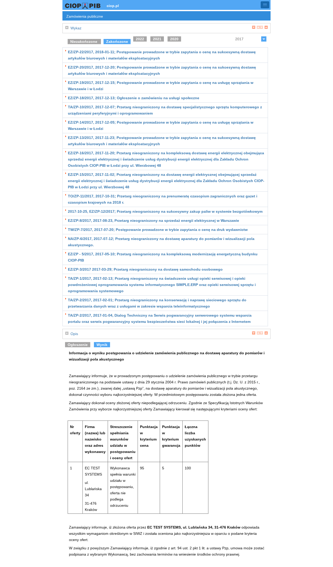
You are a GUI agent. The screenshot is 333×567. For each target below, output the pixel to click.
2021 (157, 39)
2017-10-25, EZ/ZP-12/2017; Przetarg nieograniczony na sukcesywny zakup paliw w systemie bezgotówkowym (165, 211)
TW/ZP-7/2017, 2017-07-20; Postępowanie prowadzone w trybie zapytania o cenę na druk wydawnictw (158, 230)
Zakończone (117, 41)
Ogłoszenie (78, 345)
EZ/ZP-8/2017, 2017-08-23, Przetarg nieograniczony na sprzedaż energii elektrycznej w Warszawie (153, 220)
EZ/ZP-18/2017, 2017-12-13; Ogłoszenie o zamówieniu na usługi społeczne (133, 98)
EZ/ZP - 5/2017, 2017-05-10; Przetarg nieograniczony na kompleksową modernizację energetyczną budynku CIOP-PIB (163, 257)
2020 (174, 39)
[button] (265, 4)
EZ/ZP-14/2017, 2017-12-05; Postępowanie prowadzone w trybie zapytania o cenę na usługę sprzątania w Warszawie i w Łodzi (160, 125)
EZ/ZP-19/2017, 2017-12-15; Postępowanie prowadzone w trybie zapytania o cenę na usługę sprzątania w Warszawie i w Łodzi (160, 86)
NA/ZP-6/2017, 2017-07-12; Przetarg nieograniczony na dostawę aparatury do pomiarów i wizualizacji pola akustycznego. (161, 242)
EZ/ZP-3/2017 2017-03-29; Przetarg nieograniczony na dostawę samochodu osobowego (145, 269)
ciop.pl (113, 6)
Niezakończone (84, 41)
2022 (140, 39)
